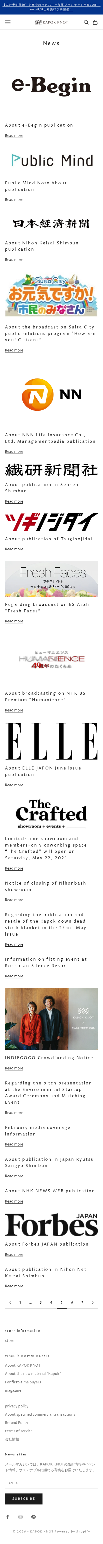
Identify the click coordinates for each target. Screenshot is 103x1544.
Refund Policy (16, 1422)
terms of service (18, 1431)
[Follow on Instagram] (20, 1516)
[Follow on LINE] (33, 1516)
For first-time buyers (23, 1382)
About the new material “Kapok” (33, 1373)
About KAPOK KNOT (22, 1365)
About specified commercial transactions (40, 1414)
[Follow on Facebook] (7, 1516)
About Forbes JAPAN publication (47, 1244)
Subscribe (23, 1498)
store (9, 1340)
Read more (14, 135)
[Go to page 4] (10, 1302)
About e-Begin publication (39, 125)
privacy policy (16, 1406)
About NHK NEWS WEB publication (50, 1191)
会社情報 (12, 1439)
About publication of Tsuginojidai (48, 539)
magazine (13, 1390)
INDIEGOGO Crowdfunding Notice (49, 1058)
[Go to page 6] (93, 1302)
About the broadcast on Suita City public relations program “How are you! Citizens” (50, 333)
